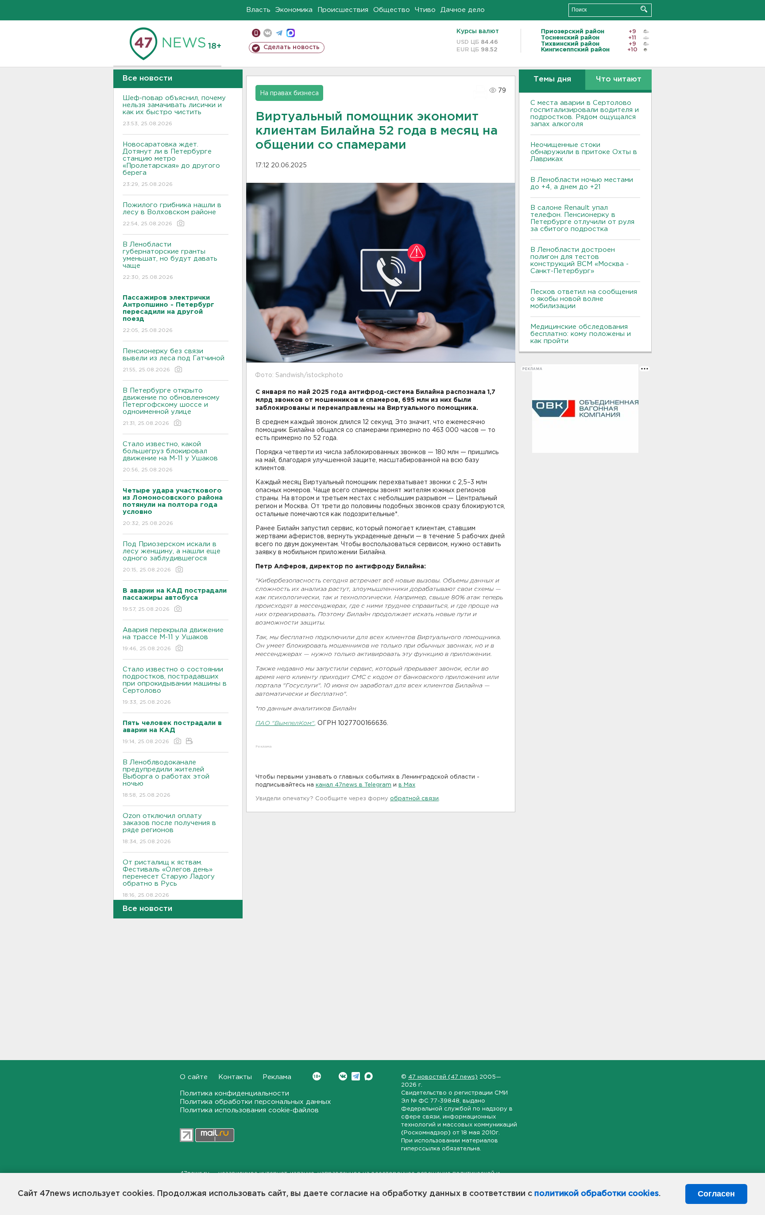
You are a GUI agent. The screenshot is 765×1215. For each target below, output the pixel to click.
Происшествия (342, 10)
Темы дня (552, 79)
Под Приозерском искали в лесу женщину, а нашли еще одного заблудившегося (171, 556)
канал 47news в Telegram (353, 785)
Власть (258, 10)
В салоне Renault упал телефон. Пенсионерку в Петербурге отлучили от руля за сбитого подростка (582, 218)
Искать (644, 9)
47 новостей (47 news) (443, 1077)
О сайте (194, 1077)
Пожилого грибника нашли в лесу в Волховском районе (172, 214)
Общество (391, 10)
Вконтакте (343, 1076)
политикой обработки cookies (596, 1193)
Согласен (716, 1193)
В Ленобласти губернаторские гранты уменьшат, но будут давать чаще (170, 261)
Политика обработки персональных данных (255, 1102)
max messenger (290, 33)
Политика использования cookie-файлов (249, 1110)
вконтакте (267, 33)
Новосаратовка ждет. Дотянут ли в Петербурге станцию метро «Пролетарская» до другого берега (171, 164)
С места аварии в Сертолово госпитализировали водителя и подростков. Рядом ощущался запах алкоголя (584, 113)
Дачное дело (462, 10)
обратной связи (414, 798)
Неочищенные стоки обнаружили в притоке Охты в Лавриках (583, 152)
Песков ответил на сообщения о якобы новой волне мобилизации (583, 299)
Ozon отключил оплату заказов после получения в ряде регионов (169, 828)
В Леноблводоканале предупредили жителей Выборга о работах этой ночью (166, 779)
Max (368, 1076)
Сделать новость (291, 47)
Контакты (235, 1077)
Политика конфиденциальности (234, 1093)
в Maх (406, 785)
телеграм (279, 33)
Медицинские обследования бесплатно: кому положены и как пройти (580, 334)
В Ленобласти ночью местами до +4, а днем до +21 (581, 183)
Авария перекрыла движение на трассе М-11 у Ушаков (173, 639)
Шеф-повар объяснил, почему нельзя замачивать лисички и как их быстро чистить (174, 110)
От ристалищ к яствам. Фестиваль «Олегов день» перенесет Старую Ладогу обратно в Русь (169, 879)
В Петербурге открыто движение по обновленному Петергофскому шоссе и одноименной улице (171, 407)
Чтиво (425, 10)
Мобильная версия (256, 33)
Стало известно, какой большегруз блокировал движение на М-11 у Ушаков (170, 456)
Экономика (294, 10)
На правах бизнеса (289, 93)
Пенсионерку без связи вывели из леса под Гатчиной (173, 360)
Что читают (618, 79)
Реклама (277, 1077)
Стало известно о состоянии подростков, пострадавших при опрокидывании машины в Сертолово (175, 686)
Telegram (356, 1076)
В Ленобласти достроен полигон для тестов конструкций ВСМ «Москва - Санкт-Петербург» (579, 260)
